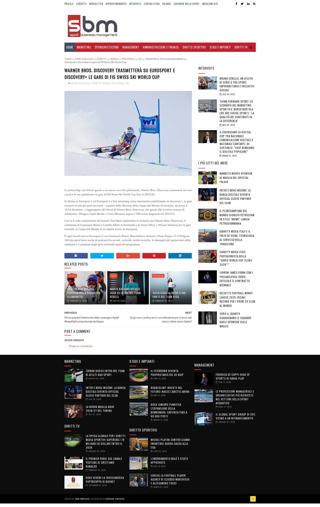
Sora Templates (82, 498)
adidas (72, 275)
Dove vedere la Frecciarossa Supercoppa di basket (105, 479)
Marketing (84, 47)
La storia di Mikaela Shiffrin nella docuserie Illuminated (84, 293)
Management (130, 47)
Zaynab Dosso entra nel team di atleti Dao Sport (105, 373)
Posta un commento (80, 346)
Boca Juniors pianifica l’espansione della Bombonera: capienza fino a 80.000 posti (169, 410)
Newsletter (96, 4)
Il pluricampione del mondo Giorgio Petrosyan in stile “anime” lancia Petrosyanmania (237, 217)
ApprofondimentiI (116, 4)
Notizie (106, 83)
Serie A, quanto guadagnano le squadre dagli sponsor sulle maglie (235, 319)
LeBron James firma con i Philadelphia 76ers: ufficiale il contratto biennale (236, 278)
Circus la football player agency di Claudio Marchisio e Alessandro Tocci (170, 479)
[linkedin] (248, 4)
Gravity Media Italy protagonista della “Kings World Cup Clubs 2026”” (236, 258)
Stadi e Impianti (220, 47)
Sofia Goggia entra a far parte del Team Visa (169, 295)
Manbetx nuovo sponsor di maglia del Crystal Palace (236, 177)
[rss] (254, 4)
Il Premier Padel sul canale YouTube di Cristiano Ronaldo (104, 462)
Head (113, 275)
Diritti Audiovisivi (81, 83)
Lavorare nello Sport (186, 4)
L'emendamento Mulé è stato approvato (169, 460)
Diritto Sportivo (194, 47)
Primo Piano (117, 83)
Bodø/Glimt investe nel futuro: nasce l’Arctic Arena (170, 389)
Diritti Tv (241, 47)
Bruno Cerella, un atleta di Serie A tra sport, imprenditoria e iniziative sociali (237, 84)
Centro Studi (152, 4)
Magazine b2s (210, 4)
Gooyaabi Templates (115, 498)
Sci (127, 83)
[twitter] (242, 4)
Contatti (81, 4)
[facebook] (236, 4)
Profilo (69, 4)
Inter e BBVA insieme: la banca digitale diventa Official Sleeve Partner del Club (235, 196)
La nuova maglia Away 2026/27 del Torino (100, 409)
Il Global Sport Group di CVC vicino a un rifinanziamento (235, 416)
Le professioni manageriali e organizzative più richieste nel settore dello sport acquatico (235, 397)
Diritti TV (96, 83)
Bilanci (166, 4)
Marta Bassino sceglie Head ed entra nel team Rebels (125, 293)
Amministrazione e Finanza (161, 47)
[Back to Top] (253, 499)
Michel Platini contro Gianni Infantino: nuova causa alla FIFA (170, 443)
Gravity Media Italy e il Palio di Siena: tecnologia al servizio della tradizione (237, 237)
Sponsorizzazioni (107, 47)
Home (69, 47)
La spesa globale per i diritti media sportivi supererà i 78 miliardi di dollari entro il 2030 (106, 441)
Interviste (135, 4)
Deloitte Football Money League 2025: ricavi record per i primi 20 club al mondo (237, 299)
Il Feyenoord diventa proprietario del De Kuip (167, 373)
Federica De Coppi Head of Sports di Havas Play (233, 376)
